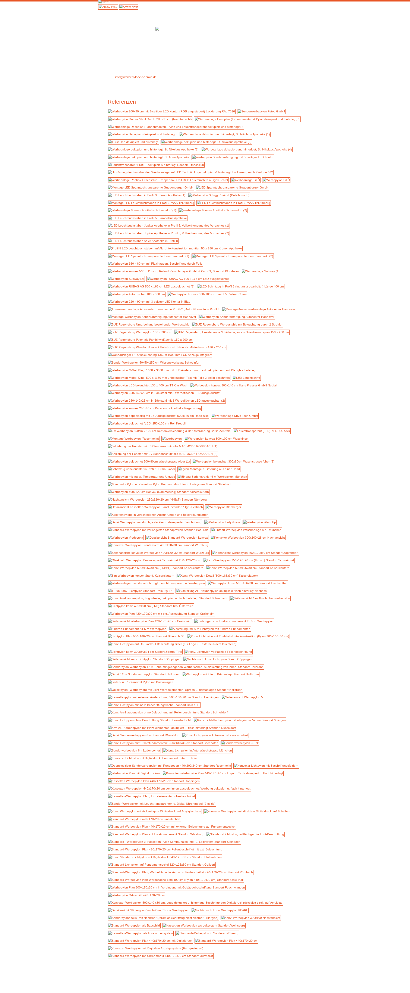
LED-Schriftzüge (142, 11)
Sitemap (160, 980)
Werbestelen (265, 11)
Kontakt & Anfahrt (129, 83)
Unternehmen (117, 980)
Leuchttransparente (173, 11)
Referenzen (288, 11)
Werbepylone (115, 11)
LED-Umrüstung (239, 11)
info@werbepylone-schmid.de (136, 77)
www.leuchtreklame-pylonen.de (282, 987)
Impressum (176, 980)
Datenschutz (194, 980)
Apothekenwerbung (208, 11)
